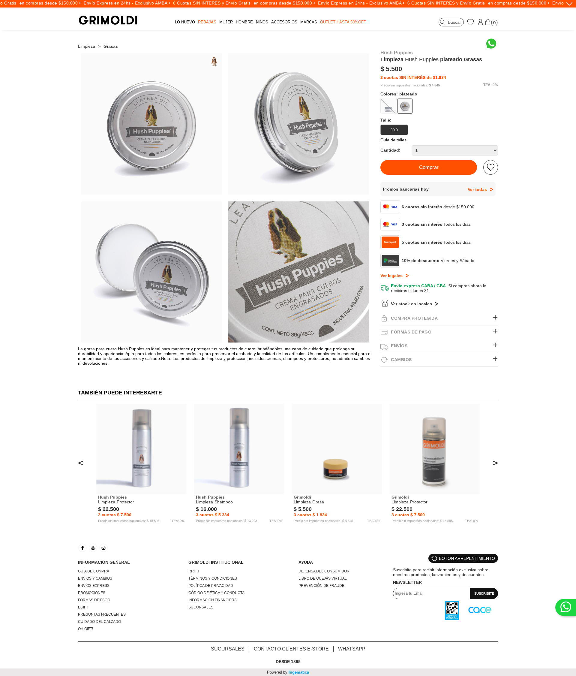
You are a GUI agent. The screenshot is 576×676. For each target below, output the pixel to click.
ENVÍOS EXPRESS (94, 586)
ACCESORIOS (284, 22)
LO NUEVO (185, 22)
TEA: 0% (490, 85)
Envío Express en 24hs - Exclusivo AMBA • (116, 3)
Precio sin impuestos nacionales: (404, 85)
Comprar (429, 167)
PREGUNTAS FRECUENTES (102, 614)
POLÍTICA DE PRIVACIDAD (210, 586)
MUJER (226, 22)
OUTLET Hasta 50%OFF (343, 22)
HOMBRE (244, 22)
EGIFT (83, 607)
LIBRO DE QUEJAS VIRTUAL (322, 578)
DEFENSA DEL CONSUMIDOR (324, 571)
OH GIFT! (85, 629)
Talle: (386, 120)
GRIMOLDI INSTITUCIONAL (216, 562)
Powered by (288, 672)
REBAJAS (207, 22)
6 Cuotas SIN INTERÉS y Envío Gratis (201, 3)
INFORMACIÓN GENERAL (104, 562)
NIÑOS (262, 22)
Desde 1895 (288, 661)
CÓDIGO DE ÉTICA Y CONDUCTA (216, 593)
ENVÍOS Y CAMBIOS (95, 578)
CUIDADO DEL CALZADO (99, 622)
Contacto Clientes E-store (291, 648)
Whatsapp (351, 648)
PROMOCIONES (91, 593)
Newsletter (407, 582)
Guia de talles (393, 139)
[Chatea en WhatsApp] (491, 43)
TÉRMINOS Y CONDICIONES (212, 578)
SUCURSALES (200, 607)
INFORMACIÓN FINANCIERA (212, 600)
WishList (471, 21)
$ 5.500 (391, 69)
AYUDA (305, 562)
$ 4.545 (434, 85)
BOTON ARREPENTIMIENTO (467, 558)
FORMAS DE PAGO (94, 600)
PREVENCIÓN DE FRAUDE (321, 586)
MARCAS (308, 22)
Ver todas (477, 189)
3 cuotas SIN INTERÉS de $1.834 (413, 77)
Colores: (398, 94)
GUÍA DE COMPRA (93, 571)
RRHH (193, 571)
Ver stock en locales (411, 303)
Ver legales (391, 275)
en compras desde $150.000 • (39, 3)
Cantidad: (390, 150)
